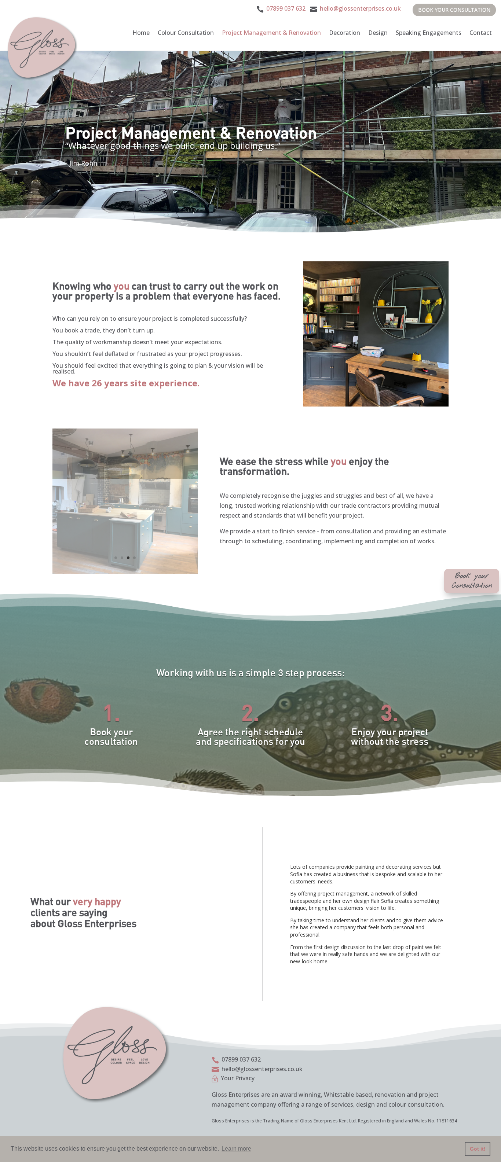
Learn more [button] (236, 1149)
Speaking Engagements (428, 33)
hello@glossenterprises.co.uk (359, 8)
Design (378, 33)
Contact (480, 33)
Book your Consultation (454, 9)
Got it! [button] (478, 1149)
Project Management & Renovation (271, 33)
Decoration (344, 33)
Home (141, 33)
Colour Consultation (186, 33)
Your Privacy (238, 1078)
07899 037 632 (286, 8)
